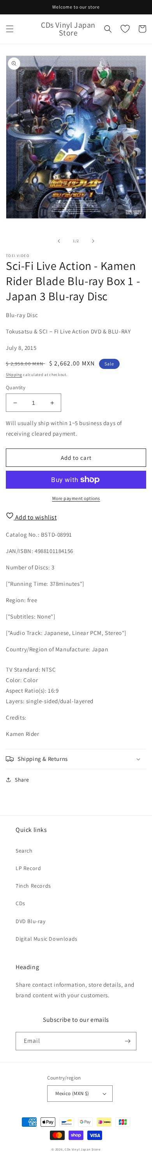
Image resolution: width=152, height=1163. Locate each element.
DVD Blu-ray (31, 921)
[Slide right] (93, 241)
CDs (20, 903)
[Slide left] (58, 241)
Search (24, 850)
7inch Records (33, 885)
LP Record (28, 868)
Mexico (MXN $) (72, 1093)
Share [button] (22, 779)
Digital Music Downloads (47, 938)
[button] (9, 28)
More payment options (76, 498)
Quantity (15, 387)
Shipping (14, 374)
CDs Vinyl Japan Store (83, 1149)
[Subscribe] (127, 1041)
